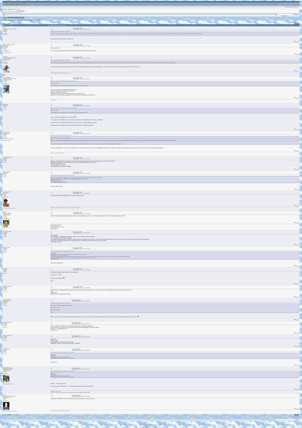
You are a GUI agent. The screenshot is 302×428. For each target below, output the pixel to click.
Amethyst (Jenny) (7, 367)
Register (21, 17)
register (19, 9)
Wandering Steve (7, 157)
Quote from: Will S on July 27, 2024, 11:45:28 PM (60, 60)
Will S (4, 212)
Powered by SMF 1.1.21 (145, 424)
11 (11, 23)
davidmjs (5, 56)
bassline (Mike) (6, 77)
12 (12, 23)
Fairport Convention (28, 20)
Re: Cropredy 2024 (77, 28)
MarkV (4, 395)
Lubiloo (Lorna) (7, 299)
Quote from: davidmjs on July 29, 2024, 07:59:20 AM (61, 135)
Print (297, 23)
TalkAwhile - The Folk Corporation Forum (11, 20)
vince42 (5, 268)
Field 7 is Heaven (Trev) (8, 44)
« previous (293, 22)
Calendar (13, 17)
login (15, 9)
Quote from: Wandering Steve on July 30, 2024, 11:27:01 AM (62, 175)
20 (14, 23)
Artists (21, 20)
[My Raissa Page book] (3, 75)
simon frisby (6, 132)
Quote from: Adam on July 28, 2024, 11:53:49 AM (60, 31)
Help (10, 17)
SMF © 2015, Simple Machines (155, 424)
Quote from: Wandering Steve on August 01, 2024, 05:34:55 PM (63, 352)
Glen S (4, 27)
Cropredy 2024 (36, 20)
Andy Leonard (6, 172)
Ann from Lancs (7, 192)
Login (17, 17)
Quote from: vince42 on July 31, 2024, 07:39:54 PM (60, 303)
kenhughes (5, 104)
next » (297, 22)
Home (6, 17)
